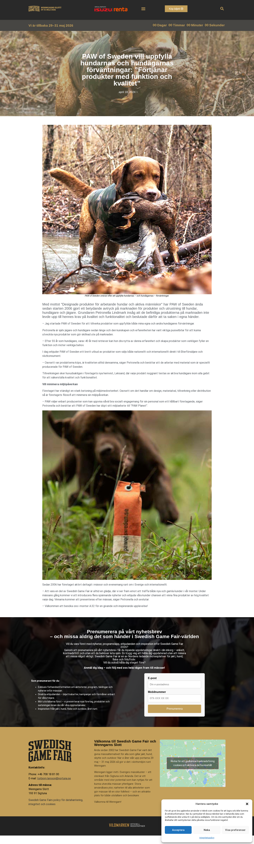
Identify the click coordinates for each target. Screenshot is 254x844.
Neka (207, 830)
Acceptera (178, 830)
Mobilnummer (157, 692)
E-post (152, 678)
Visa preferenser (235, 830)
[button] (247, 804)
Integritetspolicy (206, 838)
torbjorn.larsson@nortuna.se (54, 778)
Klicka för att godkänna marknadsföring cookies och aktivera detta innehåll (193, 763)
